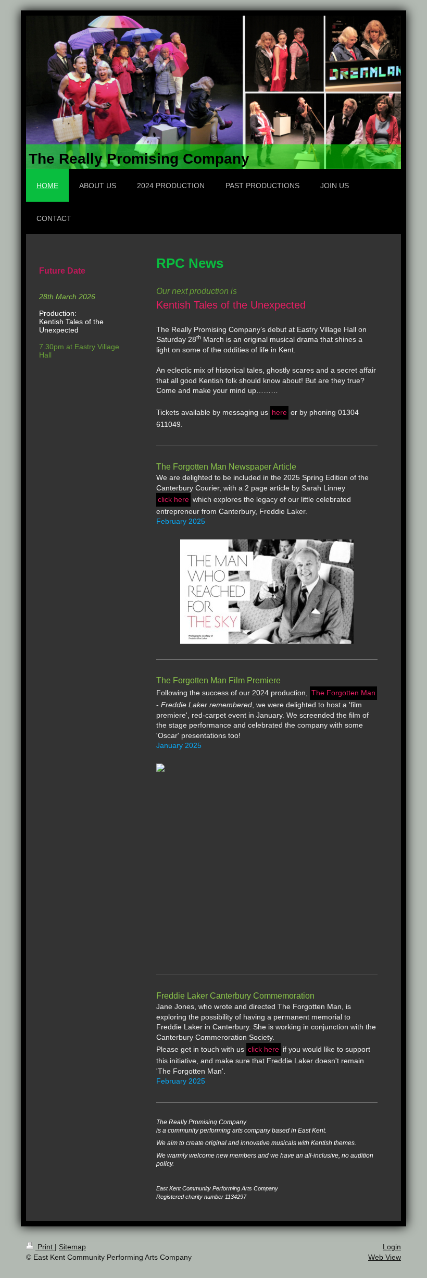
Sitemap (72, 1247)
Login (392, 1247)
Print (45, 1247)
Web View (384, 1257)
